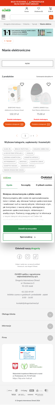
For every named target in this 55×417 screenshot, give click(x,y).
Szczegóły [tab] (25, 185)
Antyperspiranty (9, 161)
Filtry (27, 63)
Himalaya (30, 153)
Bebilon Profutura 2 (22, 149)
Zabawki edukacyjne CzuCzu (14, 170)
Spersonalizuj (26, 237)
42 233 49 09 (28, 292)
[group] (27, 3)
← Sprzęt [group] (7, 41)
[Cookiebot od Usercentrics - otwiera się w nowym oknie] (41, 178)
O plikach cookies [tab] (44, 185)
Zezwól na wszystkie (27, 228)
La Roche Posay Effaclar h (13, 153)
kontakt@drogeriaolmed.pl (27, 303)
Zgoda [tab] (9, 185)
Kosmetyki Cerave (36, 161)
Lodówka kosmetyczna (12, 157)
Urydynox (22, 161)
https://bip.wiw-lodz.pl (22, 378)
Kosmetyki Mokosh (10, 166)
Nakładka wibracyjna (41, 149)
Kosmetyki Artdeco (31, 157)
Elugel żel (7, 149)
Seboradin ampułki (27, 166)
